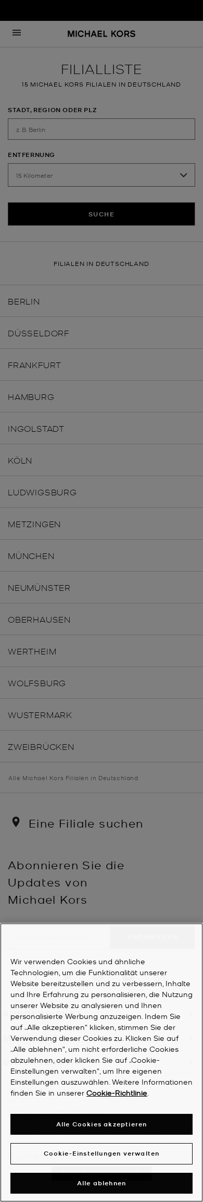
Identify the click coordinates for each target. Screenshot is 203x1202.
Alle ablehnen (101, 1183)
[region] (101, 1062)
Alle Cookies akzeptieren (101, 1124)
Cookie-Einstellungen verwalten (102, 1153)
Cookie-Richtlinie (116, 1092)
